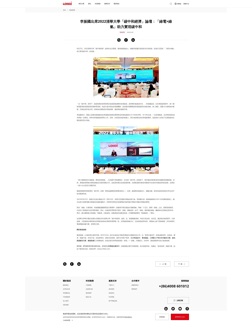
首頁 (64, 10)
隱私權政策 (128, 317)
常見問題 (111, 297)
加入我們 (66, 301)
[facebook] (187, 308)
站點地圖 (66, 305)
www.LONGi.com (103, 249)
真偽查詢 (111, 293)
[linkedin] (166, 308)
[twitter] (173, 308)
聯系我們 (134, 289)
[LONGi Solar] (67, 4)
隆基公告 (88, 297)
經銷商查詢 (135, 285)
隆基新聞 (72, 10)
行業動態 (88, 285)
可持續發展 (66, 297)
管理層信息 (66, 293)
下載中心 (111, 285)
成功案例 (111, 289)
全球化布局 (66, 289)
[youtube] (180, 308)
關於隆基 (66, 285)
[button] (171, 4)
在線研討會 (89, 289)
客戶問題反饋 (113, 301)
